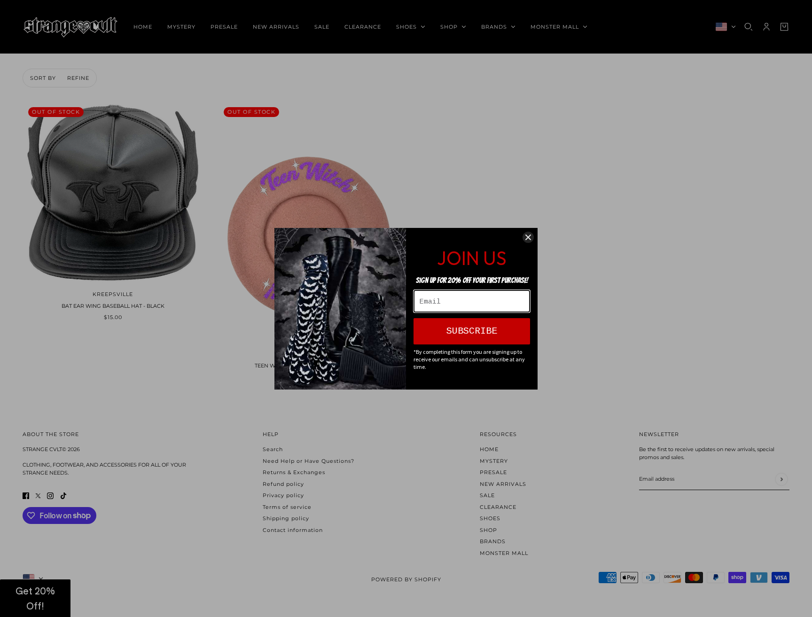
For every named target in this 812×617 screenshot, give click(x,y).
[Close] (528, 237)
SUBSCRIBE (471, 331)
